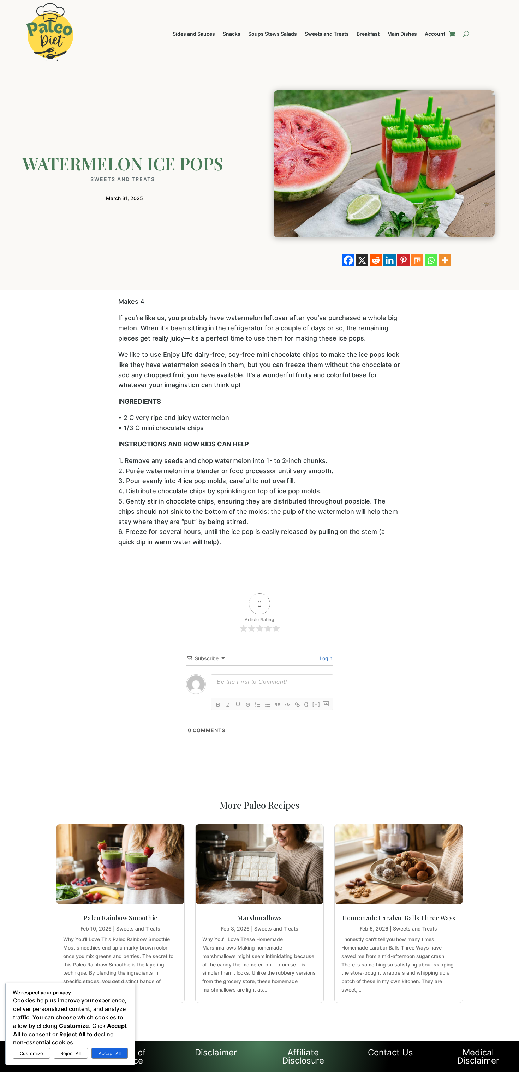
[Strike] (248, 704)
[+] (316, 704)
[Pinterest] (403, 260)
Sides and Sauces (194, 34)
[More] (445, 260)
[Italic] (228, 704)
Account (435, 34)
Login (325, 658)
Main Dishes (402, 34)
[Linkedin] (389, 260)
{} (306, 704)
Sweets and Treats (327, 34)
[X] (362, 260)
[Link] (297, 704)
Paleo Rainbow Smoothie (120, 918)
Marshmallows (259, 918)
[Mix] (417, 260)
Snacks (231, 34)
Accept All (110, 1053)
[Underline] (238, 704)
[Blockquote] (277, 704)
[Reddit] (376, 260)
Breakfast (368, 34)
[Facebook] (348, 260)
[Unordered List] (268, 704)
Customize (31, 1053)
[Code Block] (287, 704)
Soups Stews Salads (272, 34)
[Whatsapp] (431, 260)
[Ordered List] (258, 704)
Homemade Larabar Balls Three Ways (398, 918)
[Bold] (218, 704)
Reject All (70, 1053)
